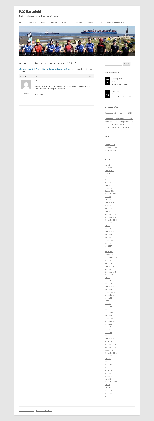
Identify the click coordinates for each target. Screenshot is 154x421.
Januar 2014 (109, 312)
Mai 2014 (108, 304)
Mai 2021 (108, 179)
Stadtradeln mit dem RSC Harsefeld (117, 124)
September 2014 (111, 295)
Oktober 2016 (109, 255)
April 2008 (108, 390)
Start (21, 23)
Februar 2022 (109, 171)
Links (100, 23)
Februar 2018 (109, 231)
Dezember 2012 (110, 344)
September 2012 (111, 353)
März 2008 (108, 393)
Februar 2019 (109, 211)
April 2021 (108, 182)
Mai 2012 (108, 362)
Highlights (78, 23)
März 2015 (108, 283)
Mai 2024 (108, 165)
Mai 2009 (108, 379)
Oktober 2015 (109, 275)
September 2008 (111, 382)
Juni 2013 (108, 327)
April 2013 (108, 333)
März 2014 (108, 309)
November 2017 (110, 237)
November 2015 (110, 272)
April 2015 (108, 281)
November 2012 (110, 347)
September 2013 (111, 321)
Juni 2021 (108, 176)
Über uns (32, 23)
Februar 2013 (109, 338)
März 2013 (108, 335)
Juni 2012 (108, 359)
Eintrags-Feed (110, 145)
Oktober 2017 (109, 240)
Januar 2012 (109, 370)
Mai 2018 (108, 228)
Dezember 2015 (110, 269)
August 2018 (109, 223)
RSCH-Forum (36, 69)
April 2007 (108, 396)
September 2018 (111, 220)
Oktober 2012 (109, 350)
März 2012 (108, 367)
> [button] (132, 40)
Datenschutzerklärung (116, 23)
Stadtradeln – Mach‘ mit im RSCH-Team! (119, 119)
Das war (65, 23)
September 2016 (111, 257)
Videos (90, 23)
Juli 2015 (107, 278)
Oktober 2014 (109, 292)
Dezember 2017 (110, 234)
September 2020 (111, 194)
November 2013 (110, 315)
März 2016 (108, 263)
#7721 (91, 76)
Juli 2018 (107, 226)
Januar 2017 (109, 252)
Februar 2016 (109, 266)
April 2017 (108, 246)
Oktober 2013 (109, 318)
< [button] (22, 40)
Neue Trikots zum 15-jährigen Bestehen (119, 121)
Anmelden (108, 142)
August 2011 (109, 376)
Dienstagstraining (118, 78)
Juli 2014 (107, 301)
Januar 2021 (109, 188)
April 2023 (108, 168)
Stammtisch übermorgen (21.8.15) (60, 69)
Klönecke (45, 69)
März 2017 (108, 249)
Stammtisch (116, 91)
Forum (43, 23)
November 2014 (110, 289)
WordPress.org (110, 150)
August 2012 (109, 356)
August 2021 (109, 174)
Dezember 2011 (110, 373)
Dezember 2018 (110, 214)
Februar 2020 (109, 202)
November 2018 (110, 217)
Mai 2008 (108, 388)
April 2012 (108, 364)
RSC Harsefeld (30, 11)
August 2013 (109, 324)
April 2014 (108, 307)
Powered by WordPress (44, 411)
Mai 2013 (108, 330)
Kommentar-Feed (111, 148)
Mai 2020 (108, 200)
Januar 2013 (109, 341)
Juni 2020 (108, 197)
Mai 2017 (108, 243)
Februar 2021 (109, 185)
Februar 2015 (109, 286)
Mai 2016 (108, 260)
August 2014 (109, 298)
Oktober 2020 (109, 191)
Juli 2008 (107, 385)
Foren (29, 69)
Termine (54, 23)
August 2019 (109, 205)
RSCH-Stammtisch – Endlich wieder (117, 127)
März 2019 (108, 208)
